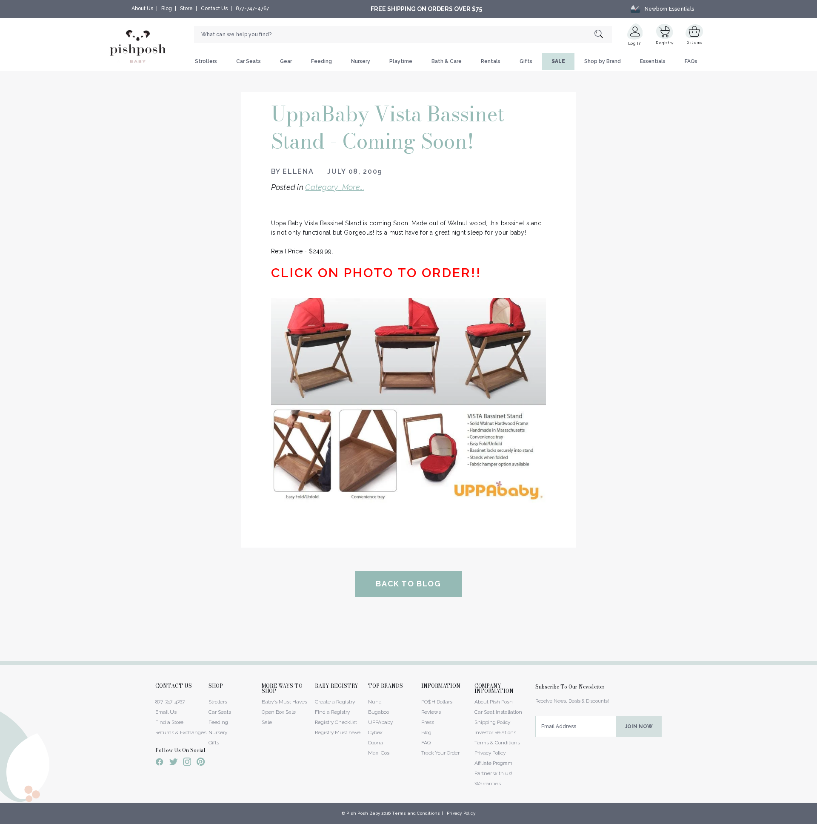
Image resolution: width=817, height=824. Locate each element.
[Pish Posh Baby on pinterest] (201, 763)
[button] (816, 819)
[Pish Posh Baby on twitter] (173, 763)
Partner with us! (493, 773)
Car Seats (248, 61)
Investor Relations (495, 732)
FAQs (691, 61)
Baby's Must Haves (284, 702)
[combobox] (403, 34)
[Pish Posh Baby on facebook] (159, 763)
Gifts (526, 61)
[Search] (603, 35)
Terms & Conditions (497, 743)
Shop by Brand (602, 61)
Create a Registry (335, 702)
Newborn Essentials (669, 9)
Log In (635, 43)
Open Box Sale (279, 712)
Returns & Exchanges (180, 732)
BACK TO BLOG (408, 583)
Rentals (490, 61)
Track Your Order (440, 753)
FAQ (426, 743)
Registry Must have (337, 732)
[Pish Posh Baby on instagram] (187, 763)
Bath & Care (446, 61)
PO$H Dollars (436, 702)
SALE (558, 61)
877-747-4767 (252, 8)
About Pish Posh (493, 702)
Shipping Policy (492, 722)
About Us (142, 8)
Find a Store (169, 722)
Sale (267, 722)
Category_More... (334, 187)
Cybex (375, 732)
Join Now (639, 726)
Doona (375, 743)
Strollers (206, 61)
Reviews (431, 712)
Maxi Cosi (379, 753)
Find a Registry (332, 712)
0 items (695, 42)
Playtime (400, 61)
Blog (166, 8)
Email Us (166, 712)
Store (186, 8)
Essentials (653, 61)
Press (427, 722)
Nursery (360, 61)
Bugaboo (378, 712)
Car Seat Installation (498, 712)
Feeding (321, 61)
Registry (664, 42)
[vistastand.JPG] (408, 401)
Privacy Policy (490, 753)
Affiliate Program (493, 763)
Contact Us (214, 8)
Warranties (487, 784)
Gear (286, 61)
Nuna (375, 702)
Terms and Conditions (416, 813)
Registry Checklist (336, 722)
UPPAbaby (380, 722)
